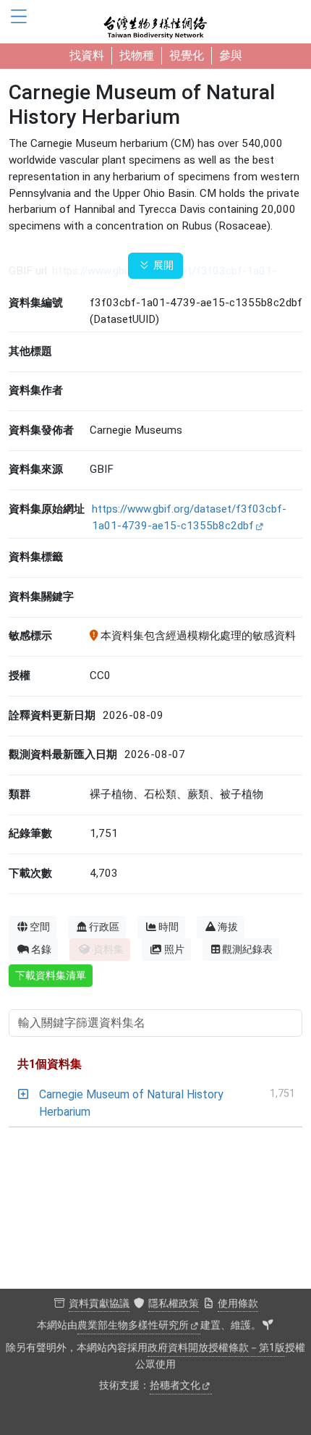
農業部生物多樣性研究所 (133, 1325)
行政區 (104, 927)
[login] (267, 1326)
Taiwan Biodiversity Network (155, 21)
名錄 (41, 949)
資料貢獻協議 (99, 1303)
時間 (168, 927)
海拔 (228, 927)
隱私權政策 (173, 1303)
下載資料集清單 (50, 975)
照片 (174, 949)
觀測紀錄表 (247, 949)
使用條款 (238, 1303)
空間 (40, 927)
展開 (162, 265)
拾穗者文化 (175, 1385)
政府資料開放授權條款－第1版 (216, 1348)
